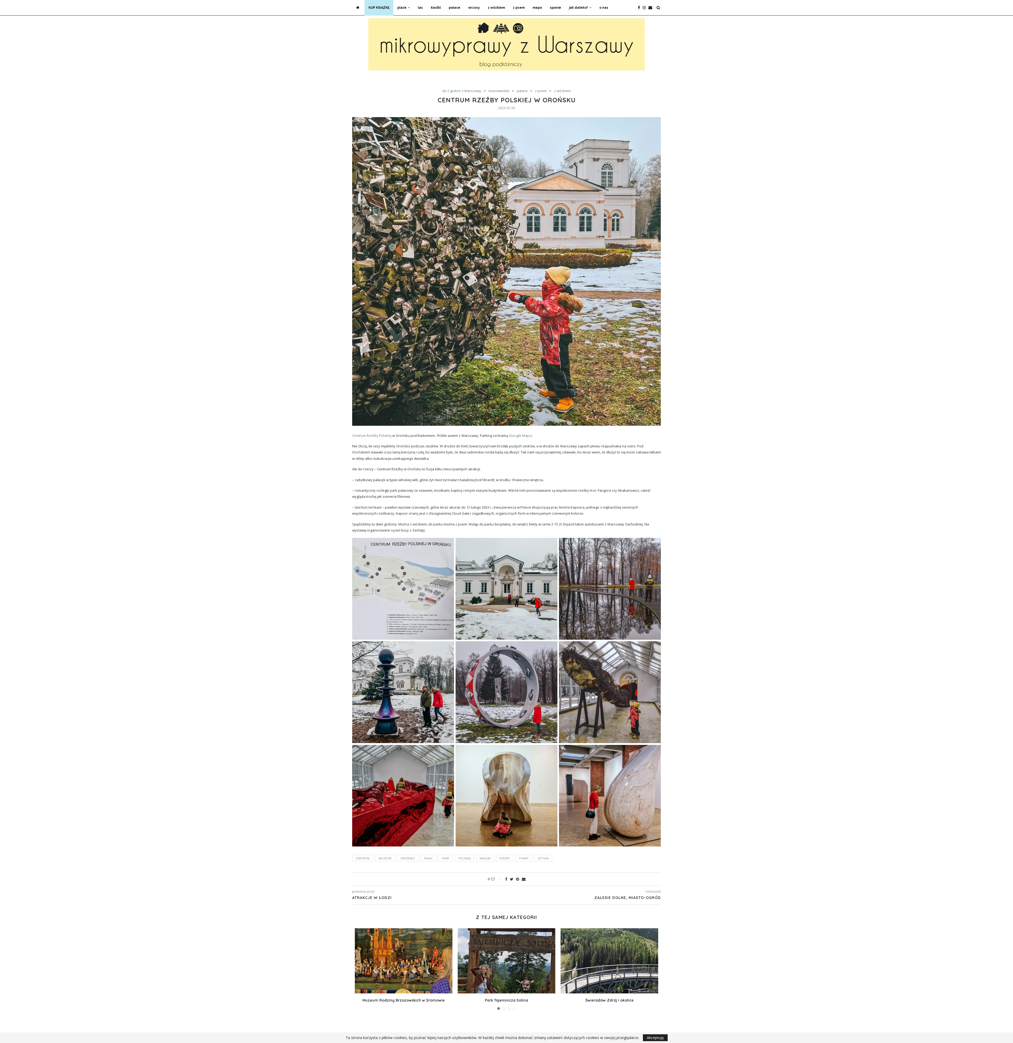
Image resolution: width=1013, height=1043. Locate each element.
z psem (519, 7)
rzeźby (504, 858)
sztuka (543, 858)
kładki (436, 7)
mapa (537, 7)
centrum (363, 858)
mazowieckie (499, 91)
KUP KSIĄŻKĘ (379, 7)
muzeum (385, 858)
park (445, 858)
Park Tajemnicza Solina (506, 1000)
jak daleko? (578, 7)
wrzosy (474, 7)
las (420, 7)
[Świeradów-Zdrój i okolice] (609, 960)
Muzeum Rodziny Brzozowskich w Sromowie (403, 1000)
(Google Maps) (520, 435)
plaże (402, 7)
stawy (524, 858)
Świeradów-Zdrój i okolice (609, 1000)
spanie (555, 7)
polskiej (464, 858)
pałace (454, 7)
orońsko (407, 858)
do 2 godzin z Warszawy (461, 91)
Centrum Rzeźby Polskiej (372, 435)
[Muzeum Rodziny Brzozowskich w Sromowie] (403, 960)
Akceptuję (655, 1037)
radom (485, 858)
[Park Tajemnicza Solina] (506, 960)
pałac (428, 858)
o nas (603, 7)
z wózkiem (496, 7)
